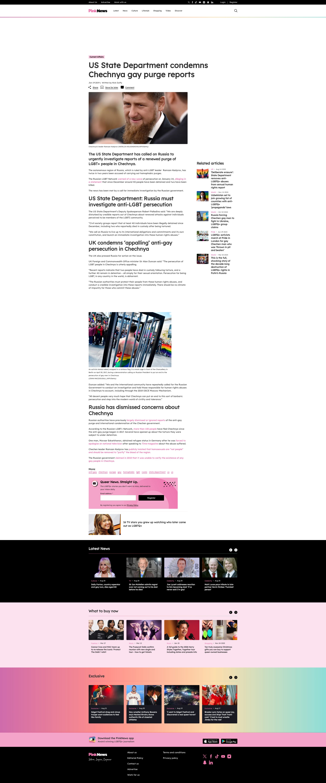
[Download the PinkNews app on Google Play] (229, 741)
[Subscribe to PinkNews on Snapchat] (205, 763)
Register (233, 2)
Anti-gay (93, 472)
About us (132, 752)
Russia (144, 472)
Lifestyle (145, 11)
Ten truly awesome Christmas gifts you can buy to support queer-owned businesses (218, 649)
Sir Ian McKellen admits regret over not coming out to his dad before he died (143, 587)
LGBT (138, 472)
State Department (157, 472)
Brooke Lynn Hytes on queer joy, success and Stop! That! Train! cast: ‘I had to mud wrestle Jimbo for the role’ (220, 716)
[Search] (235, 10)
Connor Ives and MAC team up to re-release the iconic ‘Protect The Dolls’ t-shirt (105, 649)
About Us (93, 2)
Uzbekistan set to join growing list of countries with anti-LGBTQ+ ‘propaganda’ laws (222, 201)
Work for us (133, 774)
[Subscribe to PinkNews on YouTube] (223, 757)
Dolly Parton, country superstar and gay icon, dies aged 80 (105, 585)
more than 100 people (145, 428)
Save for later (111, 87)
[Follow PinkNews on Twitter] (205, 757)
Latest (116, 11)
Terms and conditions (174, 752)
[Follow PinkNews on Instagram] (229, 757)
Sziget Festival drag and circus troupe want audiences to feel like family (105, 714)
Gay (119, 472)
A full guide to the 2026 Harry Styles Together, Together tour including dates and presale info (182, 649)
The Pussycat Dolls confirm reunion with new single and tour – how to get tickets (142, 649)
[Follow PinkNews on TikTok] (217, 757)
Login (223, 2)
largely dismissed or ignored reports (146, 420)
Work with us (120, 2)
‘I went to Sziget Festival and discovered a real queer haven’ (181, 713)
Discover (178, 11)
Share (95, 87)
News (125, 11)
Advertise (105, 2)
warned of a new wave (130, 179)
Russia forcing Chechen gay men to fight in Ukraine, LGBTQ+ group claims (222, 221)
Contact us (133, 763)
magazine (150, 443)
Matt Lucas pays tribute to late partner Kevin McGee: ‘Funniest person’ (219, 587)
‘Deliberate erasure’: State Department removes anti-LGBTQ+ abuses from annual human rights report (222, 180)
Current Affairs (97, 57)
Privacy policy (170, 758)
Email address (109, 493)
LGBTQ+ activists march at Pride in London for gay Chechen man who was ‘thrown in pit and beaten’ (221, 242)
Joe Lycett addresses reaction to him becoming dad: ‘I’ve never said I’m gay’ (181, 587)
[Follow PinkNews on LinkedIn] (212, 2)
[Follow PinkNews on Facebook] (211, 757)
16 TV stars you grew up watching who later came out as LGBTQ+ (154, 524)
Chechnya (103, 472)
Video (168, 11)
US (168, 472)
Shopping (157, 11)
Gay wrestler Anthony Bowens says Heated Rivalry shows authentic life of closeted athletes (143, 716)
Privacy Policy (132, 505)
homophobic (128, 472)
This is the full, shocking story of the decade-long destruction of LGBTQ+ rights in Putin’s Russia (220, 265)
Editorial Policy (135, 758)
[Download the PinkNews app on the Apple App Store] (211, 741)
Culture (135, 11)
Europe (112, 472)
